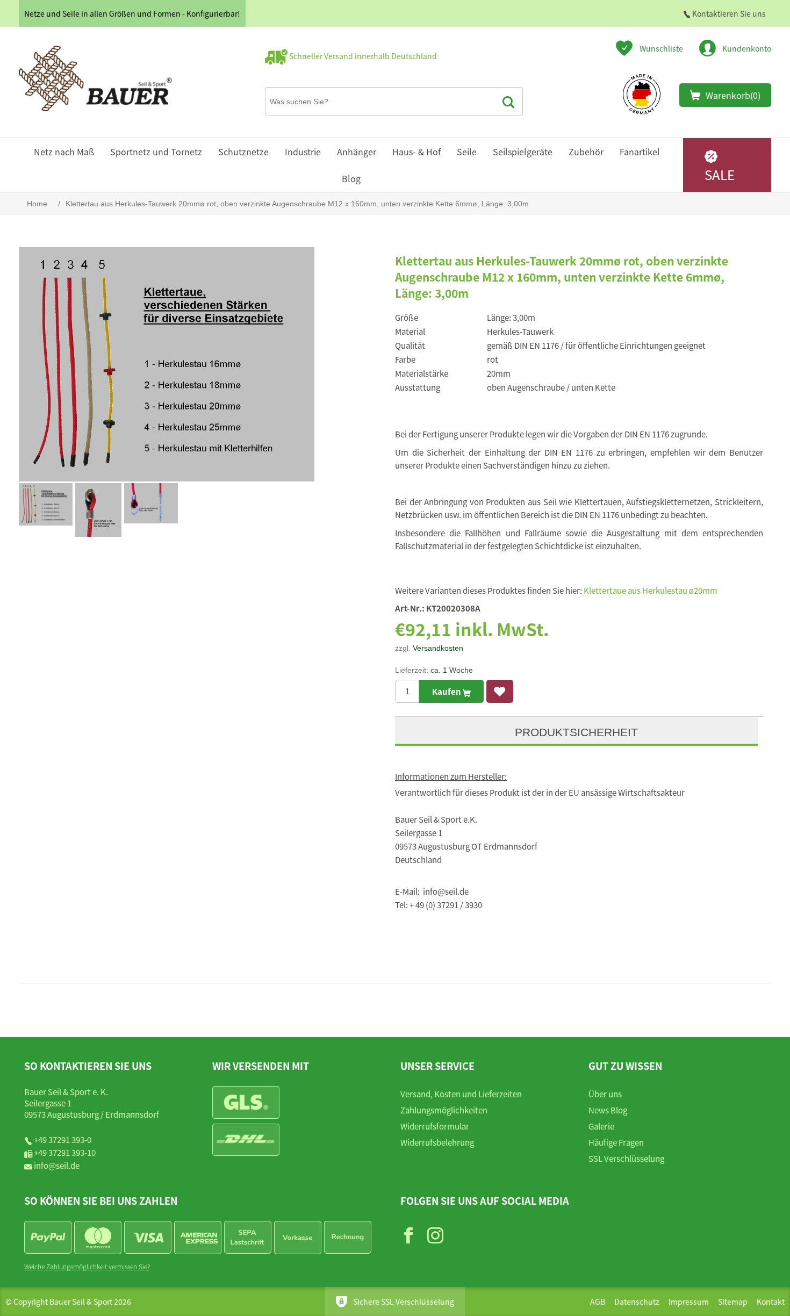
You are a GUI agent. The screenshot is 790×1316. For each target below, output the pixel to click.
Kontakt (771, 1301)
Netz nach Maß (64, 151)
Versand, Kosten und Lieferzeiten (461, 1093)
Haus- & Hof (416, 151)
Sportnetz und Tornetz (156, 151)
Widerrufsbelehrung (437, 1142)
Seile (467, 151)
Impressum (689, 1301)
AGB (597, 1301)
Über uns (605, 1093)
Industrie (303, 151)
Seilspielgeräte (522, 151)
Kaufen (447, 691)
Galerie (601, 1126)
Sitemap (733, 1301)
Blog (351, 178)
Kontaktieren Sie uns (728, 13)
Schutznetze (243, 151)
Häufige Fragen (616, 1142)
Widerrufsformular (434, 1126)
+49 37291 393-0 (62, 1139)
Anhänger (356, 151)
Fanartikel (640, 151)
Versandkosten (438, 648)
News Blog (607, 1110)
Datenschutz (636, 1301)
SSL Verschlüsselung (626, 1158)
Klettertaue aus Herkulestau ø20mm (650, 590)
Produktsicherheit (576, 732)
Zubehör (586, 151)
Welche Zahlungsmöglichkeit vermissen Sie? (87, 1266)
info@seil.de (57, 1165)
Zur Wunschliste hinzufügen (499, 691)
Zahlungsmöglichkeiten (443, 1110)
